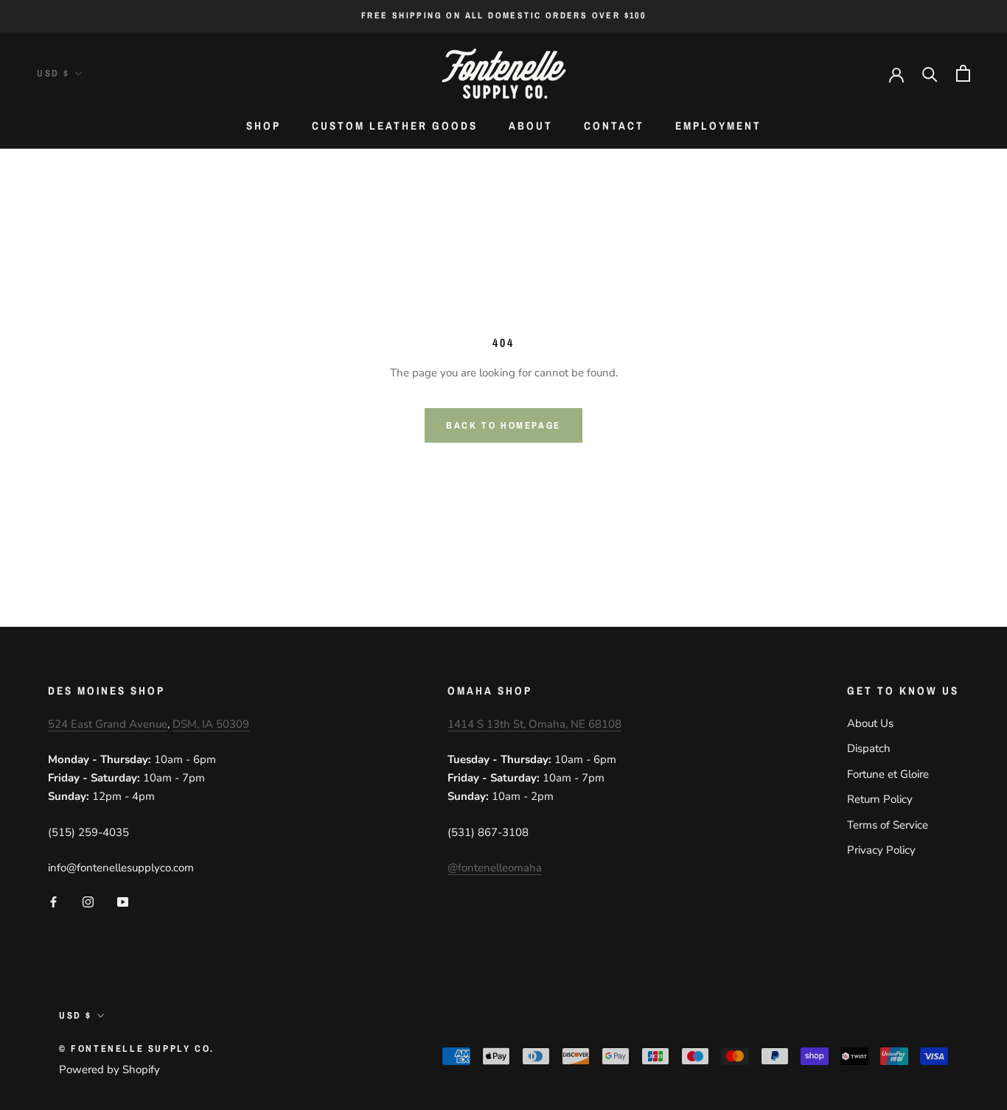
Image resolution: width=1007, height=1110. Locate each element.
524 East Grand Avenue (107, 724)
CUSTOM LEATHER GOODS (395, 125)
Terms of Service (887, 825)
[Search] (930, 73)
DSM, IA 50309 (211, 724)
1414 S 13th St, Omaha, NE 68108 (534, 724)
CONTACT (614, 125)
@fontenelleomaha (494, 867)
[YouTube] (122, 901)
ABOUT (531, 125)
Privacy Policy (881, 850)
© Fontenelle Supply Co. (137, 1048)
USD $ (53, 73)
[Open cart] (963, 73)
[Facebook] (53, 901)
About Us (870, 723)
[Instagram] (88, 901)
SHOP (263, 125)
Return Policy (880, 799)
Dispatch (869, 748)
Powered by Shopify (109, 1069)
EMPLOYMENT (718, 125)
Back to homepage (503, 425)
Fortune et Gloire (888, 774)
